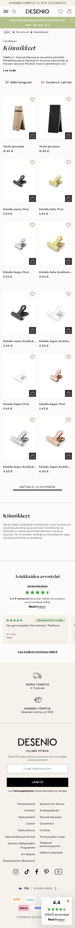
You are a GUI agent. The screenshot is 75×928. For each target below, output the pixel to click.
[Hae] (14, 11)
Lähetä (37, 782)
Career (30, 823)
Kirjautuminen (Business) (19, 860)
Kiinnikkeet (41, 32)
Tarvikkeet (22, 32)
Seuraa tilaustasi (51, 817)
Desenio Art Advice (52, 804)
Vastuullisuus (26, 830)
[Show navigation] (6, 11)
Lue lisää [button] (9, 70)
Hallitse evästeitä (51, 852)
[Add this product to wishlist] (32, 99)
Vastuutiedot (26, 817)
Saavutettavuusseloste (20, 836)
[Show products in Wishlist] (61, 11)
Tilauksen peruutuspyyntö (50, 844)
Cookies (45, 830)
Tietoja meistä (26, 804)
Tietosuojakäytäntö (23, 790)
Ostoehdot (47, 823)
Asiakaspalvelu (49, 810)
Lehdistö (29, 810)
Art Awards (28, 854)
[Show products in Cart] (69, 11)
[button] (57, 911)
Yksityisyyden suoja (52, 836)
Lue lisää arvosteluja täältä (37, 651)
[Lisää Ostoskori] (32, 135)
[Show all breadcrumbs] (7, 32)
